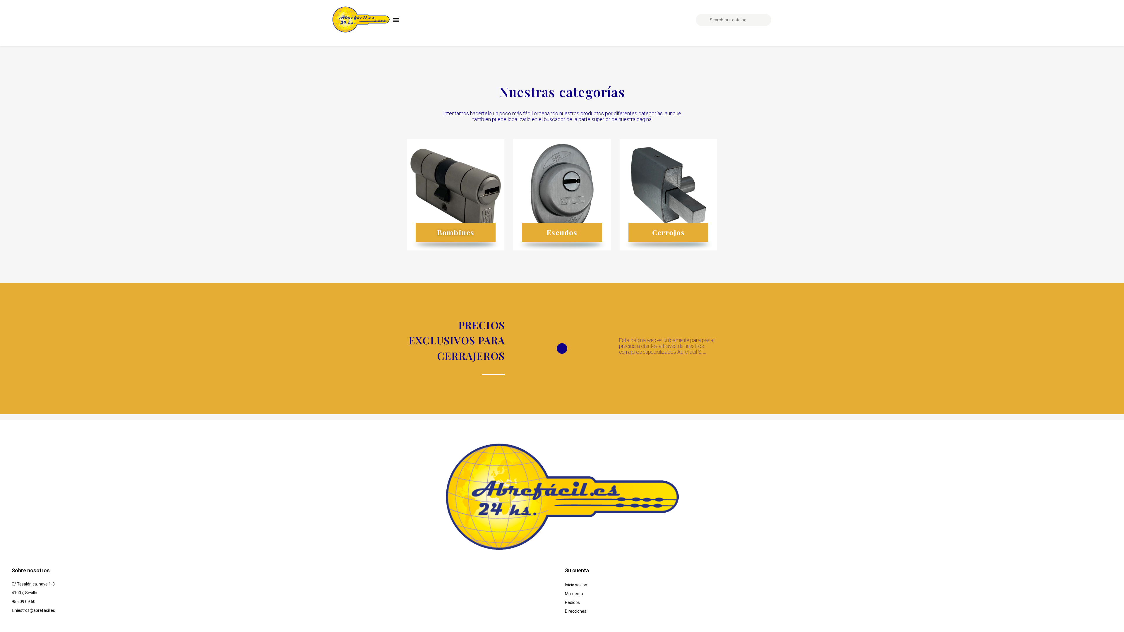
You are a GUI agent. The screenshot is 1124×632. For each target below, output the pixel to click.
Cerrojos (668, 232)
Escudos (561, 232)
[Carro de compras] (787, 20)
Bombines (455, 232)
